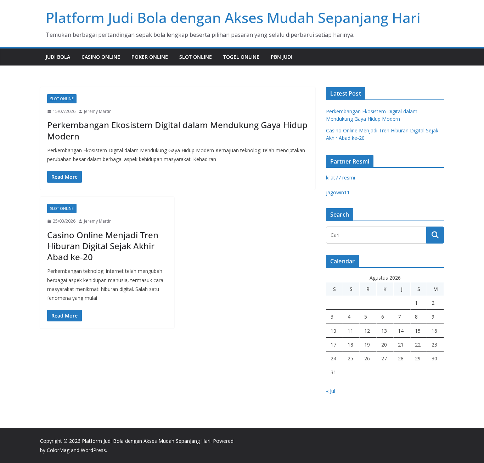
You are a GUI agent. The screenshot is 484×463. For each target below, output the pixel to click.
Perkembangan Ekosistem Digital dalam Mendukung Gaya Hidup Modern (177, 130)
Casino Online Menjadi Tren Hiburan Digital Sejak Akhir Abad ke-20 (102, 246)
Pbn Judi (281, 56)
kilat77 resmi (340, 177)
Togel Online (241, 56)
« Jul (330, 391)
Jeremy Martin (98, 111)
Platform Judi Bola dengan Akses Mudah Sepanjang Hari (233, 17)
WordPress (93, 450)
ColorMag (58, 450)
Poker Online (149, 56)
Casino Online (100, 56)
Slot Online (195, 56)
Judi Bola (58, 56)
